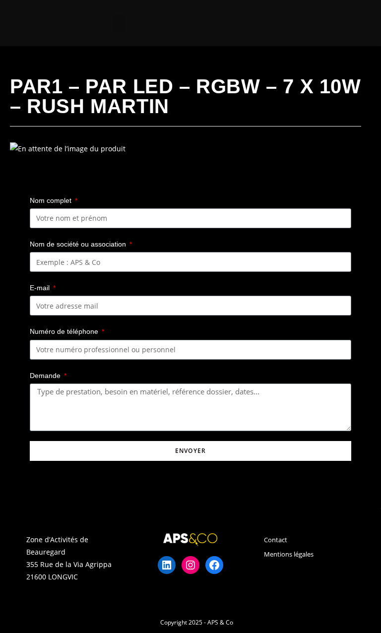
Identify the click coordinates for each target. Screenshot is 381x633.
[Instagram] (190, 565)
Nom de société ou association (79, 244)
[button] (119, 23)
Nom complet (51, 200)
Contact (275, 539)
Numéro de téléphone (65, 331)
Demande (46, 376)
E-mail (41, 288)
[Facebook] (214, 565)
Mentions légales (289, 554)
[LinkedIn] (167, 565)
